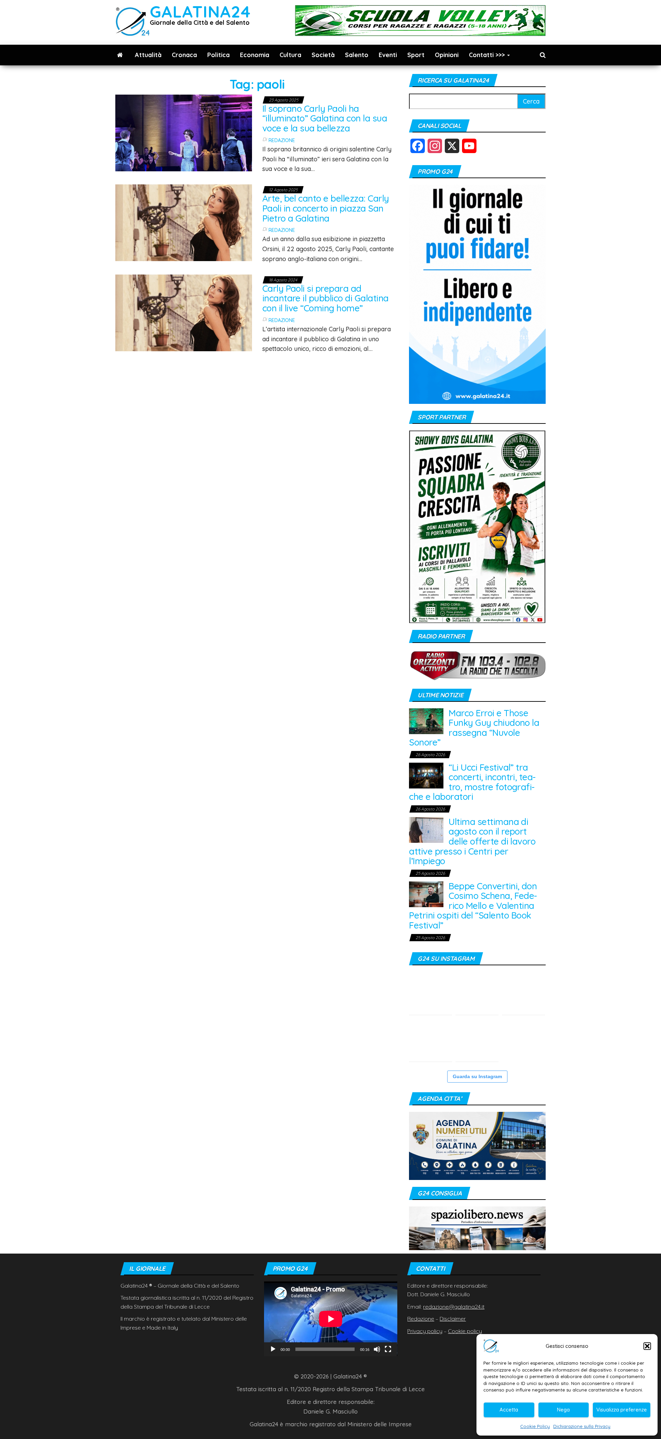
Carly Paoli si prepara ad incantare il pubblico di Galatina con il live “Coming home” (325, 298)
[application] (330, 1318)
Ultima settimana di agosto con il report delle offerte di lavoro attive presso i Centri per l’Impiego (472, 841)
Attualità (148, 55)
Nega (563, 1409)
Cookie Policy (535, 1426)
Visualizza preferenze (621, 1409)
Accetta (509, 1409)
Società (323, 55)
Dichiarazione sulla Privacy (581, 1426)
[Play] (273, 1349)
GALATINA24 (200, 11)
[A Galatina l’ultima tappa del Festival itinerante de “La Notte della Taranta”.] (477, 1040)
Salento (356, 55)
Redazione (282, 140)
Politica (218, 55)
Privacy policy (424, 1331)
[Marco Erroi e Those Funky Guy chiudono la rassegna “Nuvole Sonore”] (426, 720)
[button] (647, 1346)
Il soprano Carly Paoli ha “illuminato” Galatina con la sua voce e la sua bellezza (324, 118)
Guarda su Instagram (477, 1076)
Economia (254, 55)
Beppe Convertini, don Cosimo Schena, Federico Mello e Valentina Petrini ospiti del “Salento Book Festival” (473, 905)
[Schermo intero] (388, 1349)
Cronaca (184, 55)
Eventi (388, 55)
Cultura (290, 55)
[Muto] (377, 1349)
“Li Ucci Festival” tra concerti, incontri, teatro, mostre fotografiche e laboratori (472, 782)
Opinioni (447, 55)
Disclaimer (453, 1318)
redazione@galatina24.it (453, 1306)
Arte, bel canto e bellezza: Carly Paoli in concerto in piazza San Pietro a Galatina (325, 208)
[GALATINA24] (120, 55)
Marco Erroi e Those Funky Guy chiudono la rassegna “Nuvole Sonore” (474, 727)
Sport (415, 55)
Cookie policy (465, 1331)
